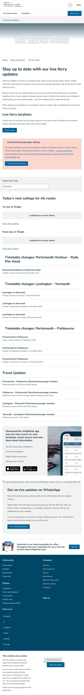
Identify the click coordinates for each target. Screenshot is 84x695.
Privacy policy (7, 596)
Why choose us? (49, 569)
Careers (46, 573)
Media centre (47, 576)
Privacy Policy (19, 687)
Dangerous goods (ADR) (11, 603)
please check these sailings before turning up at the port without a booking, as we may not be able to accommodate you (39, 153)
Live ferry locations (11, 20)
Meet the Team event (51, 580)
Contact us (47, 587)
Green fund (6, 576)
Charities (5, 569)
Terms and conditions (10, 592)
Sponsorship (7, 573)
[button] (42, 271)
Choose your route (10, 180)
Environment (7, 565)
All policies (6, 588)
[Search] (70, 5)
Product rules (7, 599)
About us (46, 565)
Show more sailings (10, 223)
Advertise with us (49, 584)
